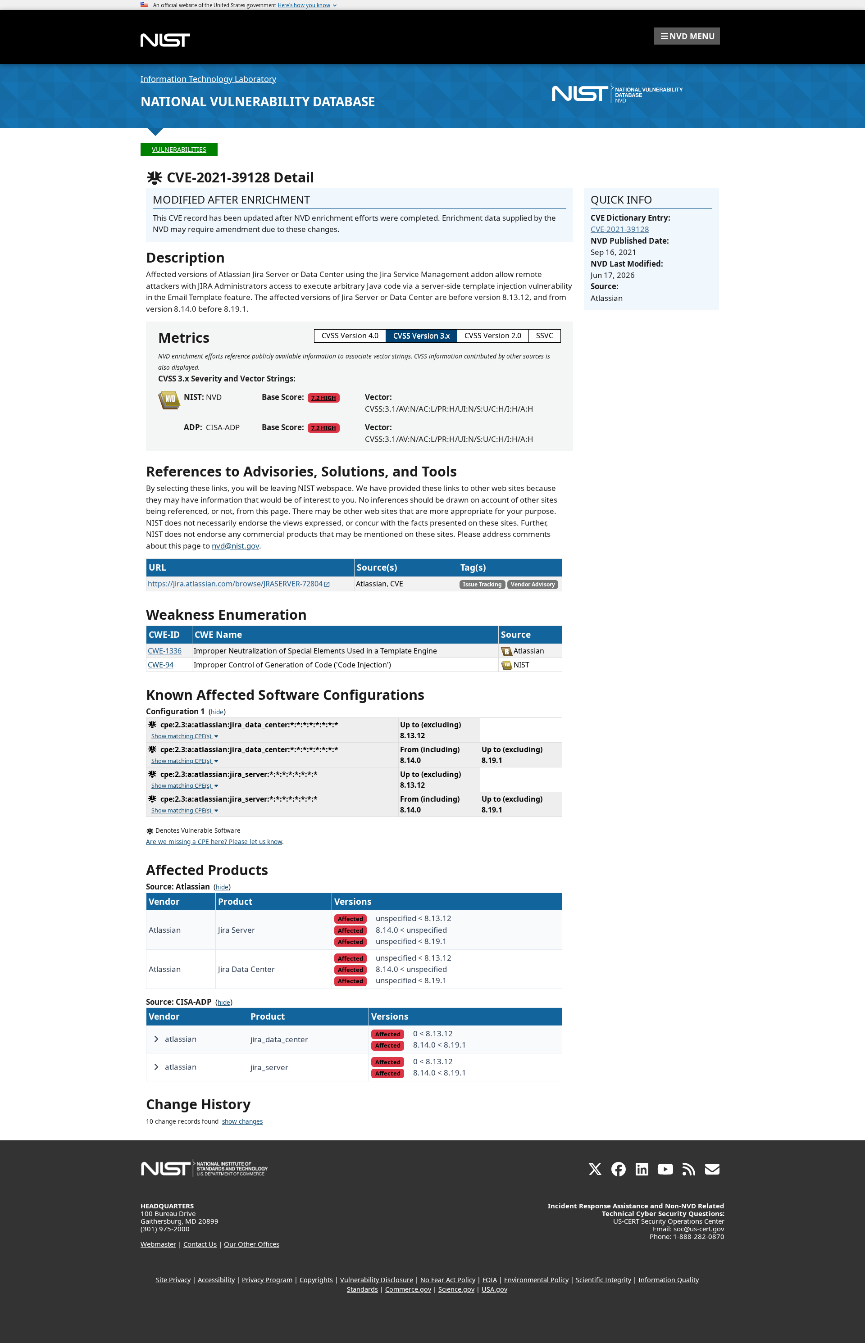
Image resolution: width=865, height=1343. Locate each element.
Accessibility (216, 1279)
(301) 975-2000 (165, 1228)
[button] (687, 36)
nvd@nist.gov (235, 545)
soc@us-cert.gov (699, 1228)
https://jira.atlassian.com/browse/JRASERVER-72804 (235, 584)
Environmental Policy (536, 1279)
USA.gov (494, 1289)
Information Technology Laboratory (208, 78)
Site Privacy (173, 1279)
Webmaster (158, 1243)
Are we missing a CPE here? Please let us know (214, 842)
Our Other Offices (251, 1243)
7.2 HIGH (323, 398)
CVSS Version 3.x (421, 335)
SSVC (544, 335)
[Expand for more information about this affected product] (156, 1039)
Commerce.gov (408, 1289)
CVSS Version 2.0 (492, 335)
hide (217, 712)
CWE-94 (160, 665)
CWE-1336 (165, 651)
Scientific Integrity (603, 1279)
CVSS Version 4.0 (350, 335)
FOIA (490, 1279)
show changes (242, 1121)
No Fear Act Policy (447, 1279)
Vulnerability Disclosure (376, 1279)
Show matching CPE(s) (182, 736)
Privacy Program (267, 1279)
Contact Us (200, 1243)
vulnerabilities (179, 149)
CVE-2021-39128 (620, 229)
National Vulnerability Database (258, 101)
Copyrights (316, 1279)
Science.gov (456, 1289)
